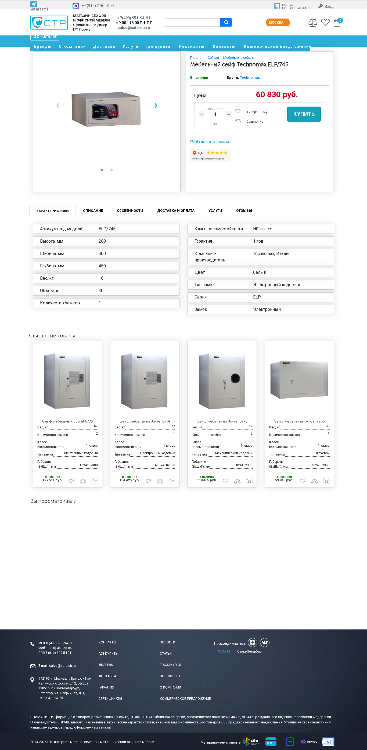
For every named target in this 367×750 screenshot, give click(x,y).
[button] (102, 170)
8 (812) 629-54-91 (58, 653)
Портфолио (170, 676)
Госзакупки (170, 665)
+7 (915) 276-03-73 (98, 5)
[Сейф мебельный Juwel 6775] (67, 380)
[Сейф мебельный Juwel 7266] (299, 380)
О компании (72, 46)
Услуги (131, 46)
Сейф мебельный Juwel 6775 (67, 421)
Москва (276, 22)
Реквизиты (192, 46)
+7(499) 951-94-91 (134, 18)
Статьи (166, 654)
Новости (167, 642)
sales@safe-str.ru (62, 666)
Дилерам (106, 665)
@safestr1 (39, 9)
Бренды (43, 46)
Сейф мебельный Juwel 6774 (145, 421)
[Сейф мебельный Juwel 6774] (144, 380)
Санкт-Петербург (249, 651)
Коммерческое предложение (277, 46)
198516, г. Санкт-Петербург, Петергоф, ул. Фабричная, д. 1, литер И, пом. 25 (61, 693)
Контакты (224, 46)
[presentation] (58, 105)
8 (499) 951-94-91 (59, 643)
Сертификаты (110, 699)
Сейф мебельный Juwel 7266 (299, 421)
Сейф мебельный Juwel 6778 (222, 421)
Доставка (104, 46)
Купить (304, 114)
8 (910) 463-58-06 (59, 648)
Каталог (49, 36)
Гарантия (106, 687)
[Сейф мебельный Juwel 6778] (222, 380)
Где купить (158, 46)
